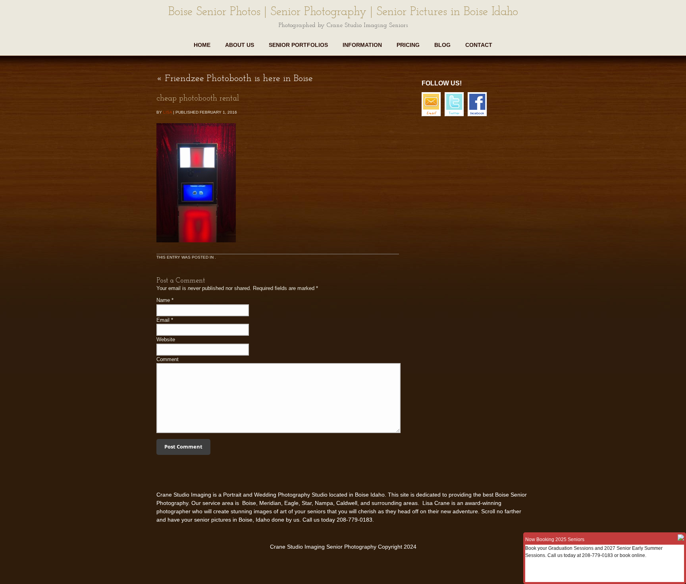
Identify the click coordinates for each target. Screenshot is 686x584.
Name (163, 300)
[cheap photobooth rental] (196, 248)
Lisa (167, 112)
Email (163, 320)
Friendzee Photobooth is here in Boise (234, 78)
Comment (167, 359)
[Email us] (432, 115)
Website (165, 339)
